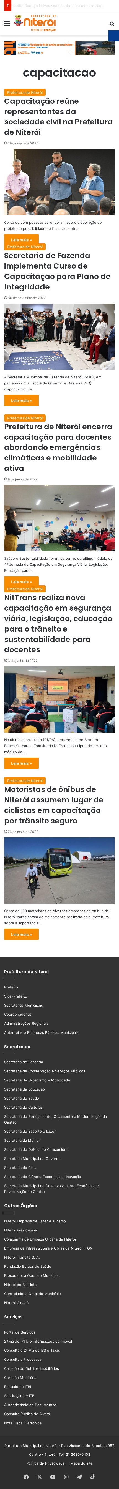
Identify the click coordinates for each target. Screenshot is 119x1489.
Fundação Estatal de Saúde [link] (27, 1266)
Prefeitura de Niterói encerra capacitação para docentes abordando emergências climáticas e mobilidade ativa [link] (58, 447)
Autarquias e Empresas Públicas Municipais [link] (41, 1032)
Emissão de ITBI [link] (17, 1386)
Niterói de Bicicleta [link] (20, 1284)
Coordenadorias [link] (18, 1014)
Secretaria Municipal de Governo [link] (32, 1158)
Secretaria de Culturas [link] (23, 1107)
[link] (7, 25)
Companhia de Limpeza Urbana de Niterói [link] (40, 1239)
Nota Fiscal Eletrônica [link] (23, 1423)
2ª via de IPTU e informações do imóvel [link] (38, 1341)
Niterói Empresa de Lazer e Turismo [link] (35, 1221)
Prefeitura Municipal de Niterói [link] (30, 1445)
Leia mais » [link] (21, 239)
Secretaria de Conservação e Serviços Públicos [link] (44, 1071)
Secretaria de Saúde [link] (21, 1098)
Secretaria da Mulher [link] (22, 1140)
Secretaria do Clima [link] (20, 1167)
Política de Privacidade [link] (47, 1463)
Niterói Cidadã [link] (16, 1303)
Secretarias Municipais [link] (23, 1005)
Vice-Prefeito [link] (15, 996)
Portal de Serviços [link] (19, 1332)
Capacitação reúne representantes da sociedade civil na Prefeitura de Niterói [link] (58, 116)
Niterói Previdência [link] (20, 1230)
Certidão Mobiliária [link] (20, 1377)
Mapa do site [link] (80, 1463)
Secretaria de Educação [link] (24, 1089)
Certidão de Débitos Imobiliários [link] (31, 1368)
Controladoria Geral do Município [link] (32, 1293)
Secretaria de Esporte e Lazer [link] (30, 1131)
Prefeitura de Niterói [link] (25, 92)
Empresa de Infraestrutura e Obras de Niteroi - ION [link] (48, 1248)
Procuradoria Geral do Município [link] (32, 1275)
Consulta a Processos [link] (23, 1359)
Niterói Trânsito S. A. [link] (22, 1257)
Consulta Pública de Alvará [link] (27, 1414)
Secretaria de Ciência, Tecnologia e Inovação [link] (42, 1176)
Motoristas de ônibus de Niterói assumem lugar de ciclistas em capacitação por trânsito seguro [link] (54, 805)
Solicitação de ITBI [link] (19, 1396)
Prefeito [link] (11, 987)
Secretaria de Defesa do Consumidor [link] (36, 1149)
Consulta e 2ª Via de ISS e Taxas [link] (32, 1350)
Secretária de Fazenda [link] (23, 1062)
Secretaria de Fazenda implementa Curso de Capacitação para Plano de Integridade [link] (57, 271)
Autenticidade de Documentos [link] (30, 1405)
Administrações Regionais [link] (26, 1023)
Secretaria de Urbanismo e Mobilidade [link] (37, 1080)
